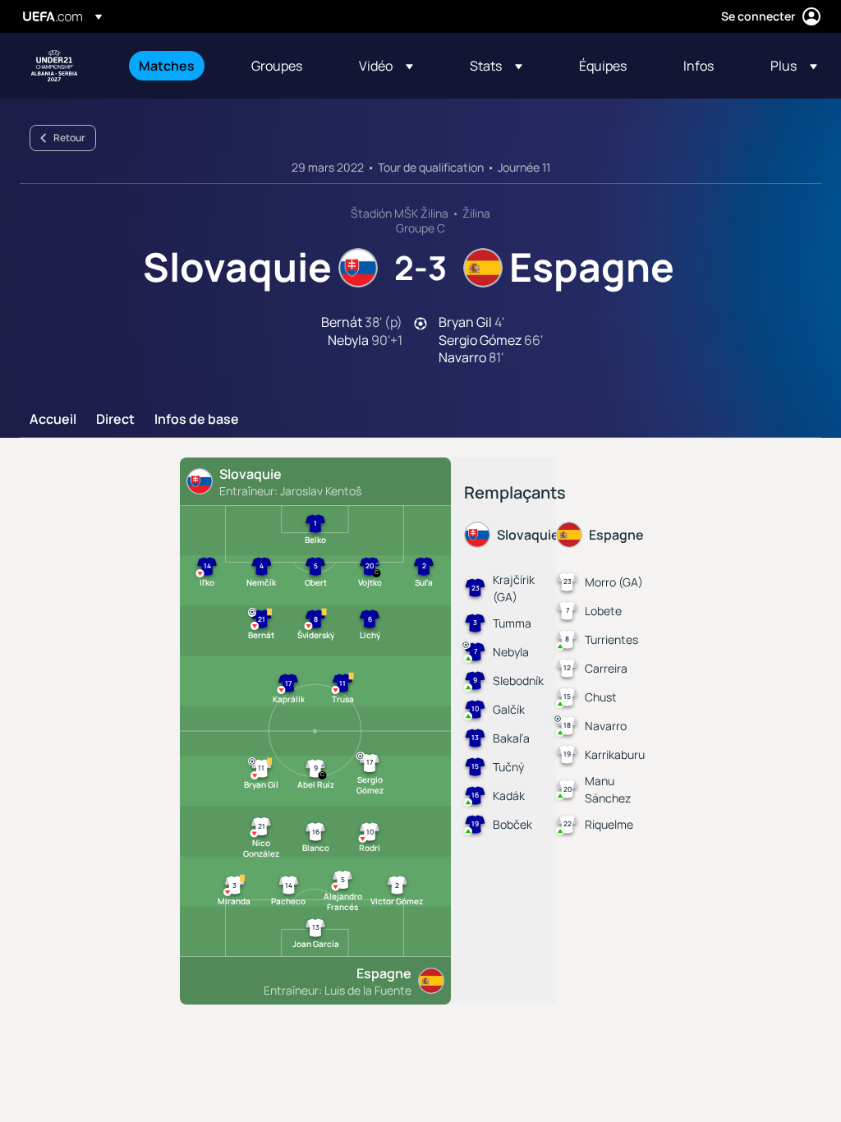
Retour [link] (69, 138)
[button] (386, 65)
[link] (166, 65)
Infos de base (196, 419)
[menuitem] (174, 65)
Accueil (53, 419)
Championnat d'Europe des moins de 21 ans (54, 65)
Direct (115, 419)
